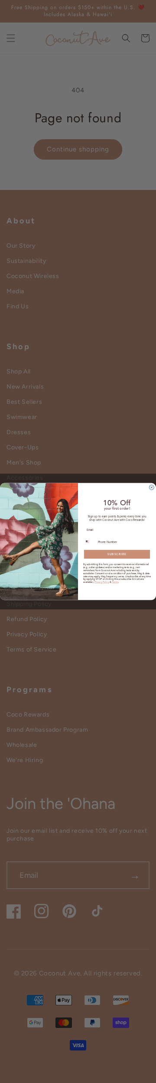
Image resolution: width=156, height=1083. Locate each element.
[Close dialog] (151, 487)
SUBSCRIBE (116, 554)
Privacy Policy (101, 582)
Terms (115, 582)
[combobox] (89, 542)
